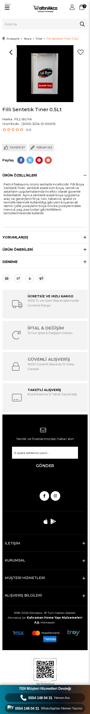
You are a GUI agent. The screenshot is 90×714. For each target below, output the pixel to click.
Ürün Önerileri (17, 249)
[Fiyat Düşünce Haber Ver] (29, 278)
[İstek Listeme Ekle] (6, 278)
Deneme (10, 262)
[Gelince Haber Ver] (41, 278)
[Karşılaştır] (18, 278)
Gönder (45, 466)
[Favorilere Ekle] (80, 52)
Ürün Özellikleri (19, 175)
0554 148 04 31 (49, 698)
